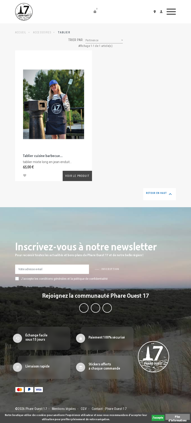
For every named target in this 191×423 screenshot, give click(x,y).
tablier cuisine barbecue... (43, 156)
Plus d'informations (177, 418)
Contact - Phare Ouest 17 (109, 409)
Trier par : (76, 40)
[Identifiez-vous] (162, 11)
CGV (84, 409)
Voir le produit (77, 176)
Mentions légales (64, 409)
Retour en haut (159, 194)
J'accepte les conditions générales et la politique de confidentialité (64, 278)
